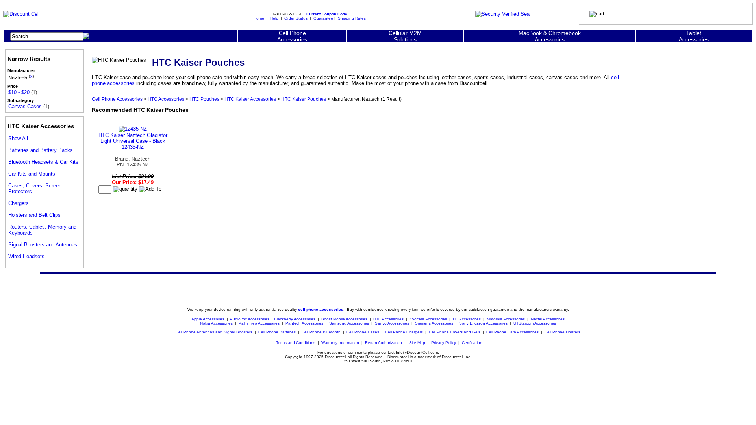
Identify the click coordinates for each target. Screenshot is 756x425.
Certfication (472, 342)
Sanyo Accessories (392, 323)
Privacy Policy (443, 342)
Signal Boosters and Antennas (42, 245)
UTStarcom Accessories (534, 323)
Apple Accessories (208, 319)
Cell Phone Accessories (117, 99)
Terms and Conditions (295, 342)
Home (259, 18)
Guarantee (323, 18)
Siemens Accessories (434, 323)
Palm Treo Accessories (259, 323)
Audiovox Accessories (249, 319)
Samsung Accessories (349, 323)
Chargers (18, 203)
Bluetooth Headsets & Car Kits (43, 162)
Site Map (417, 342)
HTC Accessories (166, 99)
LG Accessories (467, 319)
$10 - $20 (19, 92)
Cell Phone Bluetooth (321, 332)
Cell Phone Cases (362, 332)
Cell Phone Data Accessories (512, 332)
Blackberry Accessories (294, 319)
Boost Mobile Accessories (344, 319)
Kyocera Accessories (428, 319)
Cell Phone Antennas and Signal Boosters (214, 332)
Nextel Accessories (548, 319)
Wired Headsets (26, 256)
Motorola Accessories (506, 319)
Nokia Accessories (216, 323)
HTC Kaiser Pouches (303, 99)
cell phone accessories (320, 309)
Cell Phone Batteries (277, 332)
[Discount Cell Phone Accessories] (21, 14)
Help (274, 18)
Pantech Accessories (304, 323)
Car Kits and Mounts (31, 174)
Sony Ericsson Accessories (483, 323)
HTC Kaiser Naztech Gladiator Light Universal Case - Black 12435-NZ (132, 141)
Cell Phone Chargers (404, 332)
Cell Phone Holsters (562, 332)
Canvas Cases (25, 106)
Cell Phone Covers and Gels (454, 332)
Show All (18, 138)
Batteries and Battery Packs (40, 150)
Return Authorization (383, 342)
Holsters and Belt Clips (34, 215)
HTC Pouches (204, 99)
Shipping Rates (352, 18)
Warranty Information (340, 342)
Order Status (296, 18)
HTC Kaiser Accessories (250, 99)
